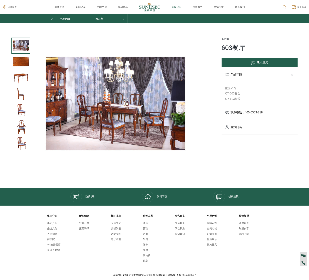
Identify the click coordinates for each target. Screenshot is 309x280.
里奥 (145, 239)
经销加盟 (219, 7)
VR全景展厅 (54, 244)
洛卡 (145, 244)
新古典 (147, 255)
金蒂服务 (198, 7)
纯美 (145, 260)
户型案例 (212, 233)
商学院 (51, 239)
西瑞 (145, 228)
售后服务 (180, 223)
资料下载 (162, 196)
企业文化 (52, 228)
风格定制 (212, 223)
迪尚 (145, 223)
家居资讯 (84, 228)
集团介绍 (60, 7)
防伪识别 (90, 196)
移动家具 (123, 7)
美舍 (145, 250)
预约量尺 (262, 62)
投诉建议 (234, 196)
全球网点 (12, 7)
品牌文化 (102, 7)
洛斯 (145, 233)
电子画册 (116, 239)
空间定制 (212, 228)
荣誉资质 (116, 228)
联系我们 (240, 7)
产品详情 (236, 74)
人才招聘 (52, 233)
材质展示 (212, 239)
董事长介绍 (53, 250)
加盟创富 (244, 228)
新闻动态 (81, 7)
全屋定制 (176, 7)
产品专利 (116, 233)
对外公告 (84, 223)
